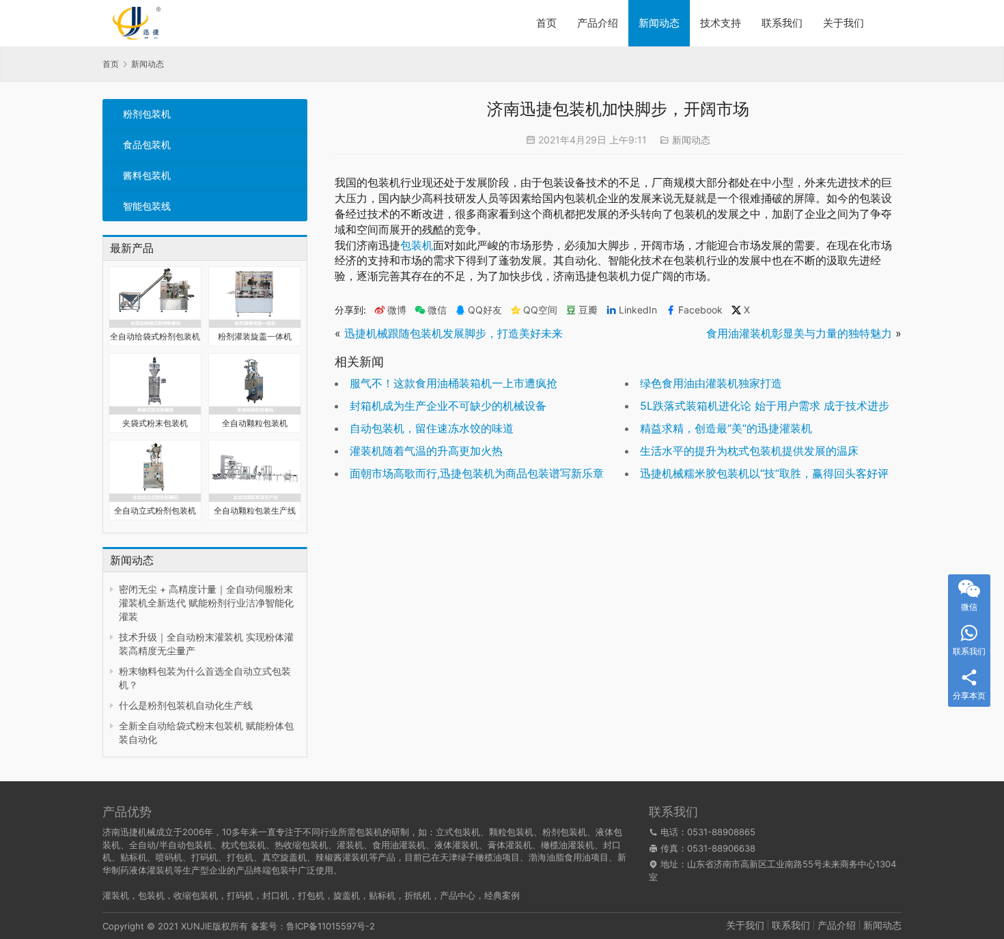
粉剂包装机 (147, 114)
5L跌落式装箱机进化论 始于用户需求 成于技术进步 (764, 405)
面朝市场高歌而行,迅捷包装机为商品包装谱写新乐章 (477, 473)
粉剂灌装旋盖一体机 (255, 336)
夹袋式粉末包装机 (155, 423)
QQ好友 (485, 310)
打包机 (311, 895)
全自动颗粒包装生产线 (255, 510)
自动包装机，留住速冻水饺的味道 (432, 428)
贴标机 (382, 895)
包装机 (416, 245)
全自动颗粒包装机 (255, 423)
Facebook (700, 310)
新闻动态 (659, 22)
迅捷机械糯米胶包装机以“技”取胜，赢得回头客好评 (764, 473)
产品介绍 (597, 22)
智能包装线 (147, 206)
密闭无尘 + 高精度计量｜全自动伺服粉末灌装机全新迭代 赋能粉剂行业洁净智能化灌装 (206, 602)
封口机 (275, 895)
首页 (546, 22)
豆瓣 (588, 310)
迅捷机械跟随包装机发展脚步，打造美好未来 (453, 333)
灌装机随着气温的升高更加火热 (426, 451)
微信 (431, 310)
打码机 (240, 895)
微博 (396, 310)
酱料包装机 (147, 175)
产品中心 (457, 895)
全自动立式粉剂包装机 (155, 510)
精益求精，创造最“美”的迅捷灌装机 (726, 428)
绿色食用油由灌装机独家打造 (711, 383)
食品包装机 (147, 144)
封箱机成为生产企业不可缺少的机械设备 (448, 405)
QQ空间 (540, 310)
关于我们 (843, 22)
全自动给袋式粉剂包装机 (155, 336)
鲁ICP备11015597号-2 (330, 926)
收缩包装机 (195, 895)
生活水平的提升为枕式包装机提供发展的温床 (749, 451)
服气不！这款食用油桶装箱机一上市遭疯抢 (453, 383)
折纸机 (417, 895)
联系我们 (782, 22)
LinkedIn (638, 310)
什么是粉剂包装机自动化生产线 (186, 705)
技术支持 (720, 22)
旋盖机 (346, 895)
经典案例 (502, 895)
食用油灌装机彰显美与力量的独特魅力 (799, 333)
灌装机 (115, 895)
